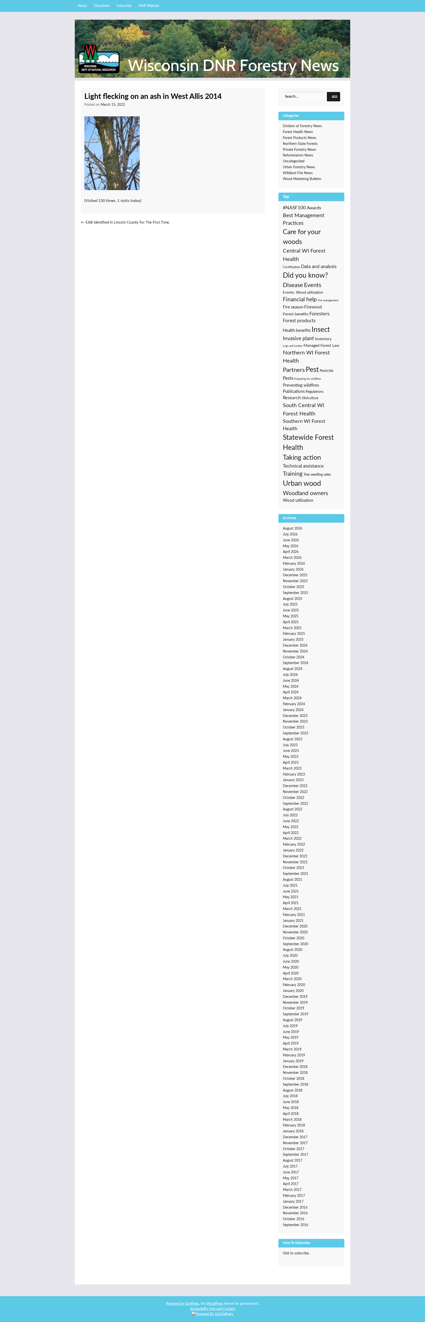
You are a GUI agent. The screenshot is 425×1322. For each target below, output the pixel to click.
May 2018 (290, 1108)
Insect (321, 329)
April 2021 (291, 903)
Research (292, 398)
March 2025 (292, 628)
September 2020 (295, 944)
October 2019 (293, 1008)
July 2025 (290, 604)
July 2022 (290, 815)
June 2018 (291, 1102)
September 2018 (295, 1084)
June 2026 (291, 540)
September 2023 (295, 733)
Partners (294, 370)
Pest (312, 369)
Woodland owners (305, 493)
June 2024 (291, 681)
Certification (291, 267)
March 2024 (292, 698)
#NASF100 (294, 208)
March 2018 (292, 1120)
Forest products (299, 321)
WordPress (215, 1304)
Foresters (319, 313)
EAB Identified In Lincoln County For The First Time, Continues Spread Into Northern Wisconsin (125, 225)
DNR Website (148, 6)
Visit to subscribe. (296, 1253)
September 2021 (295, 874)
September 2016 (295, 1225)
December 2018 (295, 1067)
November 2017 (295, 1143)
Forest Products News (299, 138)
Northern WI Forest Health (306, 357)
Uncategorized (293, 161)
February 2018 (294, 1125)
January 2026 (293, 569)
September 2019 (295, 1014)
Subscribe (124, 6)
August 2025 (292, 599)
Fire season (293, 307)
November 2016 (295, 1213)
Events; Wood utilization (303, 292)
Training (293, 474)
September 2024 (295, 663)
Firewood (313, 307)
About (82, 6)
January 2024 (293, 710)
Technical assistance (303, 466)
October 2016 (293, 1219)
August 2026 (292, 528)
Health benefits (297, 330)
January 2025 (293, 639)
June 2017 (291, 1172)
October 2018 (293, 1078)
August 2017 (292, 1160)
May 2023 (290, 757)
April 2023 (291, 762)
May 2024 (290, 686)
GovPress (192, 1304)
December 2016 (295, 1207)
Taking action (302, 458)
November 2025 (295, 581)
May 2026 (290, 546)
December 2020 (295, 926)
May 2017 (290, 1178)
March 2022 (292, 838)
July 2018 (290, 1096)
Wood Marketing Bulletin (302, 179)
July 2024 (290, 675)
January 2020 (293, 991)
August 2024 (292, 669)
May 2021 (290, 897)
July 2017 (290, 1166)
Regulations (314, 392)
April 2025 (291, 622)
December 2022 (295, 786)
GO (334, 96)
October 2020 (293, 938)
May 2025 (290, 616)
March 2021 (292, 909)
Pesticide (326, 371)
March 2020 (292, 979)
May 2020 (290, 967)
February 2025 (294, 634)
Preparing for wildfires (307, 379)
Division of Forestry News (302, 126)
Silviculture (310, 398)
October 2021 (293, 868)
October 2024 (293, 657)
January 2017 (293, 1201)
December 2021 (295, 856)
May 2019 (290, 1037)
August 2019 (292, 1020)
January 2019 (293, 1061)
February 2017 (294, 1196)
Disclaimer (102, 6)
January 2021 (293, 921)
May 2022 (290, 827)
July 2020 (290, 955)
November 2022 (295, 792)
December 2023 (295, 716)
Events (312, 285)
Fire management (328, 300)
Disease (293, 285)
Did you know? (305, 275)
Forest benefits (295, 314)
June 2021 (291, 891)
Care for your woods (301, 237)
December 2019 (295, 997)
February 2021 (294, 915)
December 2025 (295, 575)
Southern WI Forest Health (304, 425)
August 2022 (292, 809)
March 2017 (292, 1190)
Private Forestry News (299, 150)
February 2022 (294, 844)
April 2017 (291, 1184)
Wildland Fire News (298, 173)
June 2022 (291, 821)
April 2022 (291, 833)
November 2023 (295, 721)
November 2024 (295, 651)
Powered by (175, 1304)
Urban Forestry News (299, 167)
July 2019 (290, 1026)
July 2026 (290, 534)
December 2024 (295, 645)
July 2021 (290, 885)
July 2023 (290, 745)
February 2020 (294, 985)
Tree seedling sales (317, 474)
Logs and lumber (293, 346)
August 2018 (292, 1090)
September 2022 (295, 803)
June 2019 (291, 1032)
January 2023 (293, 780)
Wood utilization (298, 500)
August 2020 (292, 950)
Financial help (300, 300)
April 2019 (291, 1043)
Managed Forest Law (321, 346)
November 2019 (295, 1002)
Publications (294, 391)
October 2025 (293, 587)
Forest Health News (298, 132)
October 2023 (293, 727)
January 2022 (293, 850)
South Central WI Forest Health (303, 409)
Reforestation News (298, 155)
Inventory (323, 339)
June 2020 (291, 961)
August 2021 (292, 879)
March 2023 (292, 768)
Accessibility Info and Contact (212, 1309)
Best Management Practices (303, 219)
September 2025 (295, 593)
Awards (314, 208)
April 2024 (291, 692)
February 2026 (294, 563)
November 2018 (295, 1073)
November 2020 (295, 932)
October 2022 (293, 798)
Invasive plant (298, 338)
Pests (288, 378)
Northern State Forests (300, 144)
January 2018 (293, 1131)
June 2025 (291, 610)
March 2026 (292, 558)
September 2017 (295, 1154)
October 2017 (293, 1149)
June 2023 (291, 751)
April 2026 (291, 552)
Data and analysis (318, 266)
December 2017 (295, 1137)
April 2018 (291, 1114)
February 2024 (294, 704)
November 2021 (295, 862)
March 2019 (292, 1049)
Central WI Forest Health (304, 255)
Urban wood (302, 483)
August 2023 (292, 739)
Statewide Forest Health (308, 442)
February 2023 (294, 774)
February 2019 (294, 1055)
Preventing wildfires (301, 385)
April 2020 (291, 973)
